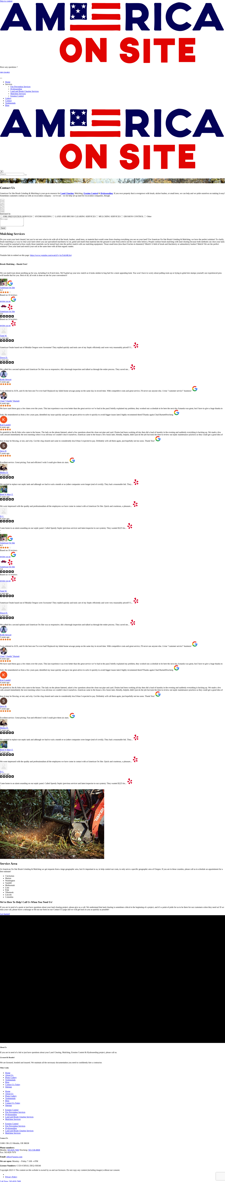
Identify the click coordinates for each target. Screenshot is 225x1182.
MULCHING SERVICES (110, 216)
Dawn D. (4, 357)
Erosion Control (17, 96)
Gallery (8, 98)
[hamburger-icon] (1, 78)
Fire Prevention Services (20, 86)
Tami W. (3, 336)
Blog (7, 105)
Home (7, 82)
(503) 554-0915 (5, 72)
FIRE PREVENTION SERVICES (17, 216)
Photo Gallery (11, 1077)
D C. (2, 516)
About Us (9, 1075)
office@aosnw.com (14, 1157)
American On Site (7, 287)
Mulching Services (18, 94)
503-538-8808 (34, 1150)
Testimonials (10, 103)
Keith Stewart (5, 379)
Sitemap (8, 1087)
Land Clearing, (67, 193)
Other (149, 216)
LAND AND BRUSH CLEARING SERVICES (75, 216)
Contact (8, 101)
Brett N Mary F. (6, 494)
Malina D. (4, 472)
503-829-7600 (13, 1150)
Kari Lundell (5, 425)
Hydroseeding (16, 89)
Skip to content (6, 1)
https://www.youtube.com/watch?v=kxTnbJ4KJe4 (50, 255)
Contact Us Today (12, 1084)
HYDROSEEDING (43, 216)
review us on (5, 301)
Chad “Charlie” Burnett (9, 401)
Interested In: (5, 214)
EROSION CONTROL (134, 216)
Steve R (3, 451)
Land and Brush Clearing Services (24, 91)
